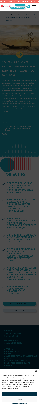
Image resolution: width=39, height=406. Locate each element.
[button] (36, 371)
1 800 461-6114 (20, 5)
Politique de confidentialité (19, 403)
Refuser (19, 399)
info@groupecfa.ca (17, 7)
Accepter (19, 394)
